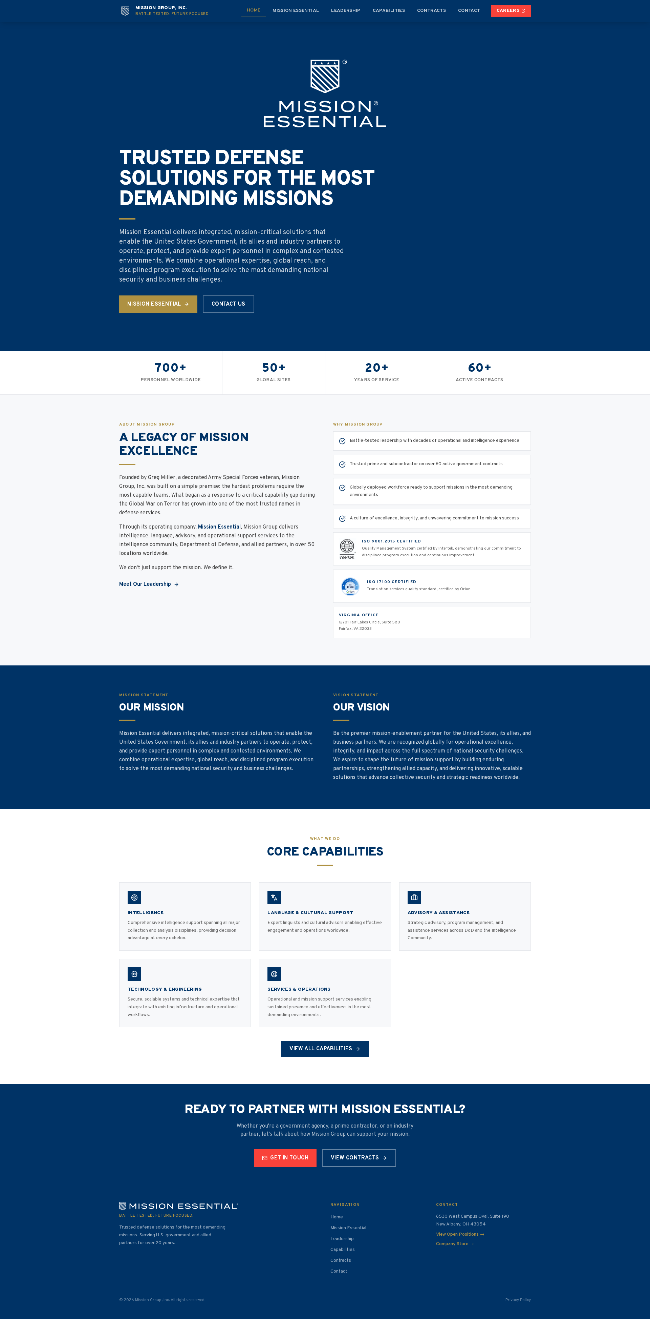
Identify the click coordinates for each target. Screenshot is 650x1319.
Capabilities (389, 11)
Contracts (431, 11)
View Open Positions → (460, 1234)
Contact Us (228, 304)
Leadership (346, 11)
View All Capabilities (320, 1049)
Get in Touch (289, 1158)
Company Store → (455, 1244)
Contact (469, 11)
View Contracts (355, 1158)
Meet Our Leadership (145, 584)
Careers (508, 11)
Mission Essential (296, 11)
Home (253, 10)
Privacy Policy (518, 1300)
